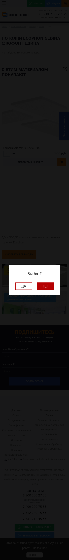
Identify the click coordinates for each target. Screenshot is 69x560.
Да (23, 286)
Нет (45, 286)
